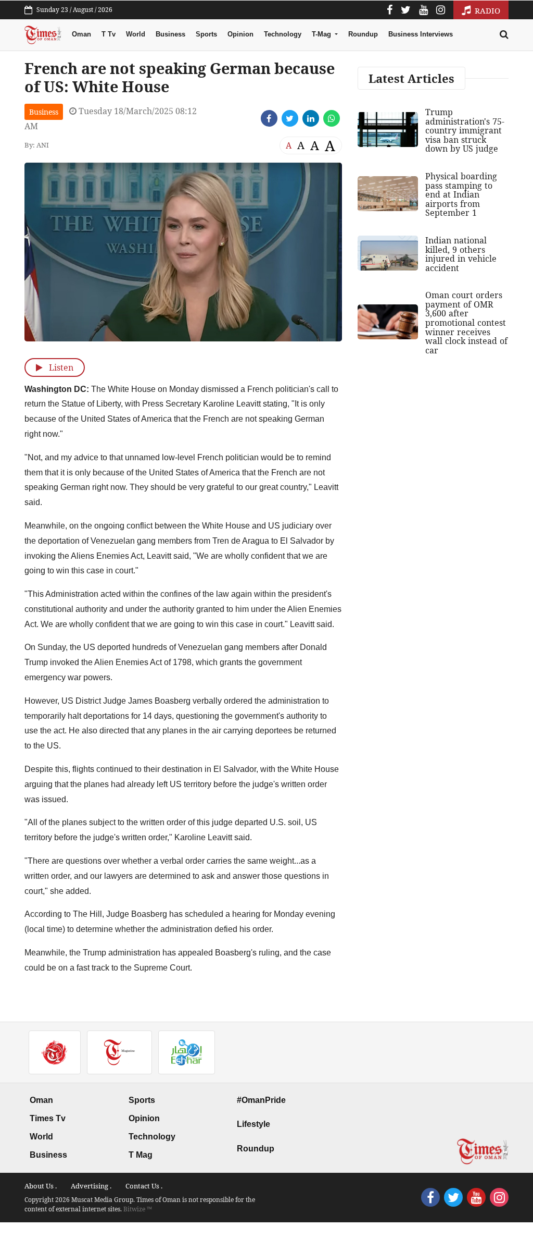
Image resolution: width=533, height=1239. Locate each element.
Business (170, 34)
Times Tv (48, 1118)
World (135, 34)
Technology (282, 34)
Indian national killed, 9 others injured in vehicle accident (461, 254)
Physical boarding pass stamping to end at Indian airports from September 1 (461, 194)
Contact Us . (143, 1186)
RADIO (486, 10)
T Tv (108, 34)
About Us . (40, 1186)
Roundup (363, 34)
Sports (206, 34)
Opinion (240, 34)
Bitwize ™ (137, 1209)
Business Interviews (420, 34)
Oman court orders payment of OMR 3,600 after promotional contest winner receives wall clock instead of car (466, 322)
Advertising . (91, 1186)
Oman (81, 34)
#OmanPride (261, 1100)
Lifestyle (253, 1124)
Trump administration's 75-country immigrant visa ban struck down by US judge (464, 130)
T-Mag (322, 34)
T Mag (141, 1154)
